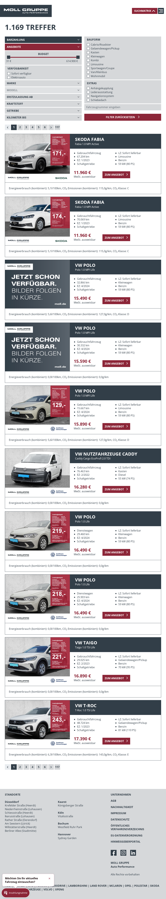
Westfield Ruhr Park (70, 827)
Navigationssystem (102, 96)
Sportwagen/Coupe (102, 68)
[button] (15, 893)
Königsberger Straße (70, 805)
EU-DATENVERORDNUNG (126, 835)
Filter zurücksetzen (121, 117)
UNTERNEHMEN (121, 794)
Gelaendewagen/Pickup (105, 48)
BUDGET (43, 54)
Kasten (95, 52)
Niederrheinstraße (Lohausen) (23, 809)
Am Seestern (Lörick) (17, 823)
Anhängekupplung (102, 88)
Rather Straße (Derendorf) (21, 820)
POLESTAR (140, 886)
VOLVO (47, 889)
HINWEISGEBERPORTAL (125, 841)
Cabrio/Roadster (101, 44)
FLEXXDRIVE (57, 886)
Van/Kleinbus (99, 72)
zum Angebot (114, 174)
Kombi (95, 60)
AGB (113, 801)
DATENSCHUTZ (120, 819)
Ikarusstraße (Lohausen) (20, 816)
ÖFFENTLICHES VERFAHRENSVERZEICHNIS (127, 827)
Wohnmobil (98, 76)
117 (57, 127)
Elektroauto (18, 77)
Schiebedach (98, 100)
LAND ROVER (98, 886)
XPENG (59, 889)
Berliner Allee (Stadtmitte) (20, 831)
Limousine (97, 64)
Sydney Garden (67, 838)
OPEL (128, 886)
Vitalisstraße (65, 816)
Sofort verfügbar (21, 73)
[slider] (8, 57)
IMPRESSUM (118, 813)
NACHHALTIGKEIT (122, 807)
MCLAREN (115, 886)
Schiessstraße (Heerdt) (19, 812)
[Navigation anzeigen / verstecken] (161, 11)
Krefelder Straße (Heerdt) (20, 805)
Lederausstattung (102, 92)
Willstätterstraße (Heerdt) (20, 827)
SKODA (154, 886)
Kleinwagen (98, 56)
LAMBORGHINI (77, 886)
